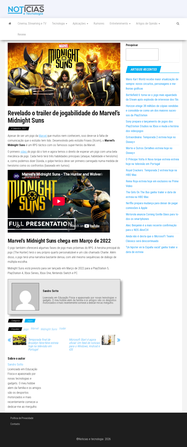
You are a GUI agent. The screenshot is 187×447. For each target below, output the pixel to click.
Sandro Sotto (15, 364)
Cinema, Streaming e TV (32, 23)
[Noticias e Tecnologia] (10, 23)
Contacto (15, 424)
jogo (26, 329)
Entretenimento (119, 23)
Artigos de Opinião (147, 23)
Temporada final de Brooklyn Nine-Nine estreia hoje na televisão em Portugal (43, 344)
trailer (62, 328)
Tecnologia (58, 23)
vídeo (23, 151)
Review (22, 34)
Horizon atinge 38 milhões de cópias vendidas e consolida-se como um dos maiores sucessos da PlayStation (152, 110)
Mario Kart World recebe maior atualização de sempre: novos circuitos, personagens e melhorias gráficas (152, 84)
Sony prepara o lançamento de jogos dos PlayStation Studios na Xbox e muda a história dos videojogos (152, 126)
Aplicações (79, 23)
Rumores (99, 23)
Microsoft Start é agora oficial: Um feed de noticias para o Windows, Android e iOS (84, 344)
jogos (30, 320)
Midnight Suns (49, 329)
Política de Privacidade (21, 418)
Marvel (43, 135)
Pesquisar (132, 45)
